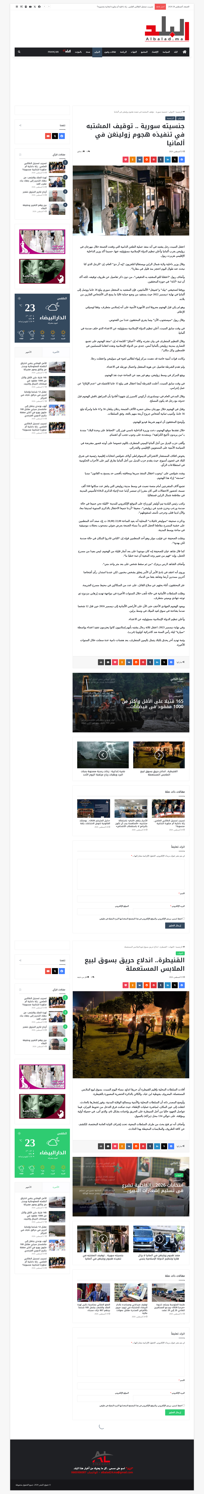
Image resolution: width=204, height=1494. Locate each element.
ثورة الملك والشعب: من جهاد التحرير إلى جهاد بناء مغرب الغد (33, 181)
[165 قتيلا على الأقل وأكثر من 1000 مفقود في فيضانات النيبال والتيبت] (57, 381)
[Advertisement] (102, 80)
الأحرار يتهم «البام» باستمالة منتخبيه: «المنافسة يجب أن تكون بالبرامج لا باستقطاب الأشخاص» (115, 7)
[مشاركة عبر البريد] (108, 662)
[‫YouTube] (48, 136)
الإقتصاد (155, 52)
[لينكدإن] (168, 160)
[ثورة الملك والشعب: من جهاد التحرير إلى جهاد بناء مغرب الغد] (57, 181)
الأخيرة (56, 352)
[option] (131, 702)
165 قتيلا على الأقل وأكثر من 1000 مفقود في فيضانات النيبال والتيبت (34, 381)
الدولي (97, 52)
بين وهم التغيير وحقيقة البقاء (35, 206)
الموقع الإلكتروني (122, 906)
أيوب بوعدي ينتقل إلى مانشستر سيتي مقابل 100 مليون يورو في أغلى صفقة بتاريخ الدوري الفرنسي (154, 703)
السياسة (166, 52)
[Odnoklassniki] (133, 160)
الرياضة (123, 52)
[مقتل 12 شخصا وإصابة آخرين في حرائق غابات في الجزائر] (57, 396)
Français (53, 52)
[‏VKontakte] (140, 160)
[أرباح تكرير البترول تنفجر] (57, 196)
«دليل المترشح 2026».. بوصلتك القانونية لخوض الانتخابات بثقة (95, 822)
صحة (88, 52)
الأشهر (28, 352)
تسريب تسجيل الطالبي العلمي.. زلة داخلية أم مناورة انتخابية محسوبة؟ (169, 823)
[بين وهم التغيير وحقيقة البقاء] (57, 209)
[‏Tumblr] (161, 160)
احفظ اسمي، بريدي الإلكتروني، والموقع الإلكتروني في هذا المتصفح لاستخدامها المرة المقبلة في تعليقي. (140, 919)
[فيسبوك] (182, 160)
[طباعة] (101, 662)
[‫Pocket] (126, 160)
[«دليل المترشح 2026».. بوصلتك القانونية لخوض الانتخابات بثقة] (93, 808)
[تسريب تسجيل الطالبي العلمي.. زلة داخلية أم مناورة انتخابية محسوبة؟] (168, 808)
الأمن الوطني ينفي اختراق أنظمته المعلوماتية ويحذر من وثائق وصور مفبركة (33, 366)
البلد (176, 52)
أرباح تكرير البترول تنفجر (35, 192)
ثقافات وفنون (110, 52)
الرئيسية (179, 112)
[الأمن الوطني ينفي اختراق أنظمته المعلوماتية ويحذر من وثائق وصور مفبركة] (57, 367)
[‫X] (175, 160)
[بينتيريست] (154, 160)
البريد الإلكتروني (177, 906)
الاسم (182, 893)
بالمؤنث (78, 52)
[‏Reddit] (147, 160)
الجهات (134, 52)
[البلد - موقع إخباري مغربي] (167, 29)
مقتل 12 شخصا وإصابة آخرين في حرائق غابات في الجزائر (34, 395)
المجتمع (144, 52)
